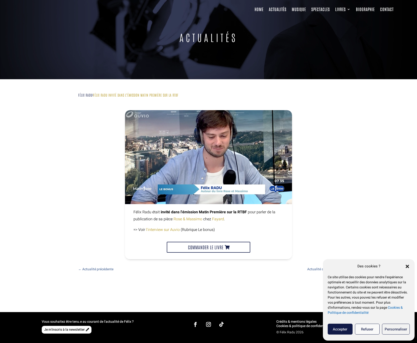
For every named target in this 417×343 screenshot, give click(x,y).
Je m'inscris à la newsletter (64, 329)
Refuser (367, 329)
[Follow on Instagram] (208, 324)
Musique (299, 9)
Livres (340, 9)
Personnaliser (396, 329)
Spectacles (320, 9)
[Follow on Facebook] (195, 324)
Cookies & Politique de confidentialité (365, 310)
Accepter (340, 329)
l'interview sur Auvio (163, 230)
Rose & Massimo (188, 219)
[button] (407, 266)
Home (259, 9)
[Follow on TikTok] (221, 324)
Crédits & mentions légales (296, 321)
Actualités (277, 9)
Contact (387, 9)
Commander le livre (205, 247)
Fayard (218, 219)
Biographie (365, 9)
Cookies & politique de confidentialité (304, 326)
